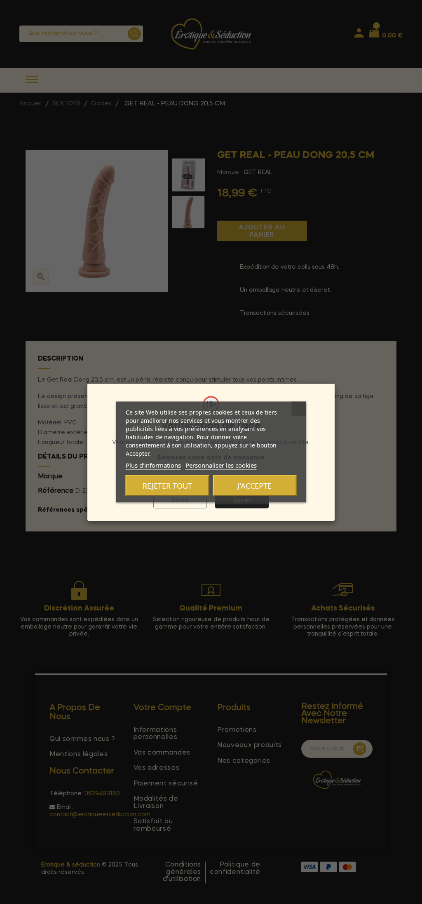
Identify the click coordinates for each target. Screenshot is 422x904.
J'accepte (254, 486)
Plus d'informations (153, 465)
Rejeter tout (167, 486)
